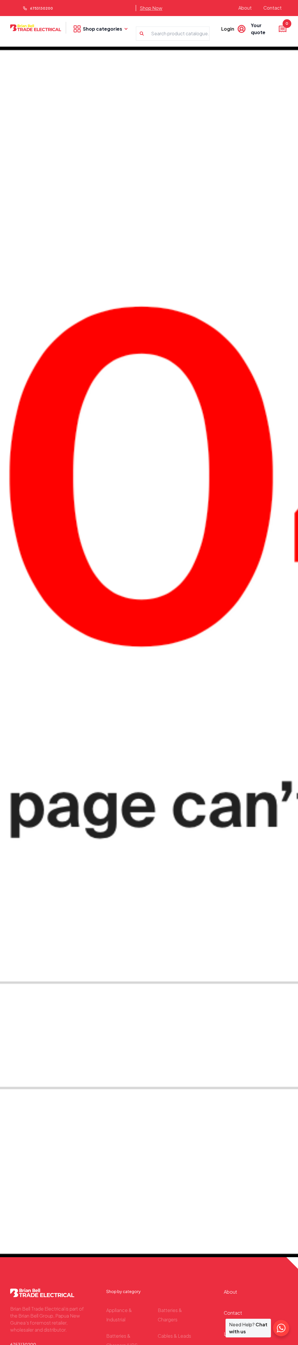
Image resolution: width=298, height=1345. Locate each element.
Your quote (269, 28)
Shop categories (102, 29)
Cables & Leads (174, 1336)
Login (227, 29)
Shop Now (151, 8)
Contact (272, 8)
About (245, 8)
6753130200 (41, 8)
